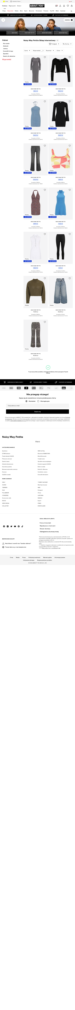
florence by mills (6, 498)
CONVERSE (5, 495)
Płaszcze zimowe (7, 458)
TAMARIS (4, 487)
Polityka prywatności (34, 557)
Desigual (40, 490)
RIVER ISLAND (41, 506)
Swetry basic (5, 461)
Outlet (6, 1)
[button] (54, 43)
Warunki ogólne (47, 557)
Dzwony (4, 472)
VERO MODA (5, 503)
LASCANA (40, 495)
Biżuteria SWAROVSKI (44, 453)
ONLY (3, 482)
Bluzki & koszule (42, 456)
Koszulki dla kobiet (43, 474)
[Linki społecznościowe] (4, 526)
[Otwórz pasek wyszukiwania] (70, 11)
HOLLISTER (5, 506)
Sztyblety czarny (42, 472)
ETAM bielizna (6, 453)
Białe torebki (41, 466)
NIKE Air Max (41, 451)
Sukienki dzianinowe (7, 464)
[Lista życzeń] (68, 6)
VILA (3, 490)
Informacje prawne (60, 557)
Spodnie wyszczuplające (44, 461)
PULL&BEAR (5, 492)
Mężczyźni (12, 6)
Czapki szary (41, 458)
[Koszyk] (72, 6)
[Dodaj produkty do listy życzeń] (45, 57)
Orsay (39, 492)
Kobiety (4, 6)
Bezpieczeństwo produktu (44, 560)
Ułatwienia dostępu (28, 560)
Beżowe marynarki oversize (9, 469)
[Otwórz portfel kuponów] (56, 6)
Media (17, 557)
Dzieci (19, 6)
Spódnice (4, 451)
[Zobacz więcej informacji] (35, 96)
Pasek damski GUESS (8, 456)
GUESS (4, 485)
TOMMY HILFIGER (43, 482)
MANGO (40, 498)
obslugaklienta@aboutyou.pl (18, 420)
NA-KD (4, 500)
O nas (11, 557)
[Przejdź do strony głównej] (12, 519)
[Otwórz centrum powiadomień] (64, 5)
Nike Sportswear (42, 485)
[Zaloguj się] (60, 6)
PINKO (39, 503)
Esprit (39, 500)
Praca (24, 557)
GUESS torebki (6, 474)
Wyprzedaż (36, 50)
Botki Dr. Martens (43, 469)
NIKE (39, 487)
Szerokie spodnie (7, 466)
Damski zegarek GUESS (44, 464)
